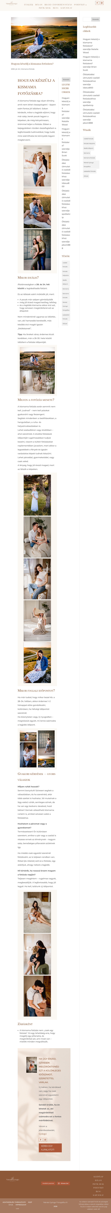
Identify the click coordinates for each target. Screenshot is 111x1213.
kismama (66, 289)
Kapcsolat (66, 8)
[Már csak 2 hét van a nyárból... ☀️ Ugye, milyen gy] (48, 1176)
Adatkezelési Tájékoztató (14, 1202)
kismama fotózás (27, 69)
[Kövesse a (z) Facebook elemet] (97, 3)
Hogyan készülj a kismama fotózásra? (32, 64)
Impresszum (21, 1204)
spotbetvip (88, 105)
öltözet (65, 323)
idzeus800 (88, 88)
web (17, 1209)
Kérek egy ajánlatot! (47, 1148)
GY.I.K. (11, 1204)
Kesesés (66, 80)
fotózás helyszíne (66, 273)
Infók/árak (45, 8)
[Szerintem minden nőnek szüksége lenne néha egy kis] (76, 1176)
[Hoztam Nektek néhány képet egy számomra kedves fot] (62, 1176)
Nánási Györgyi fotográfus (66, 306)
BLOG (55, 8)
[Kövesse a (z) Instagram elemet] (102, 3)
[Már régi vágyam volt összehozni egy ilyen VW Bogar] (35, 1176)
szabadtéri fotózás (66, 317)
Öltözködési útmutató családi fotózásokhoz (91, 77)
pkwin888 (88, 123)
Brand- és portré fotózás (58, 5)
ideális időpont (65, 282)
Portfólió (79, 5)
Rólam (38, 5)
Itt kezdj (28, 5)
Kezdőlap (98, 1177)
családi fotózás (65, 264)
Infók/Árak (98, 1184)
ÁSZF (30, 1202)
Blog (98, 1191)
